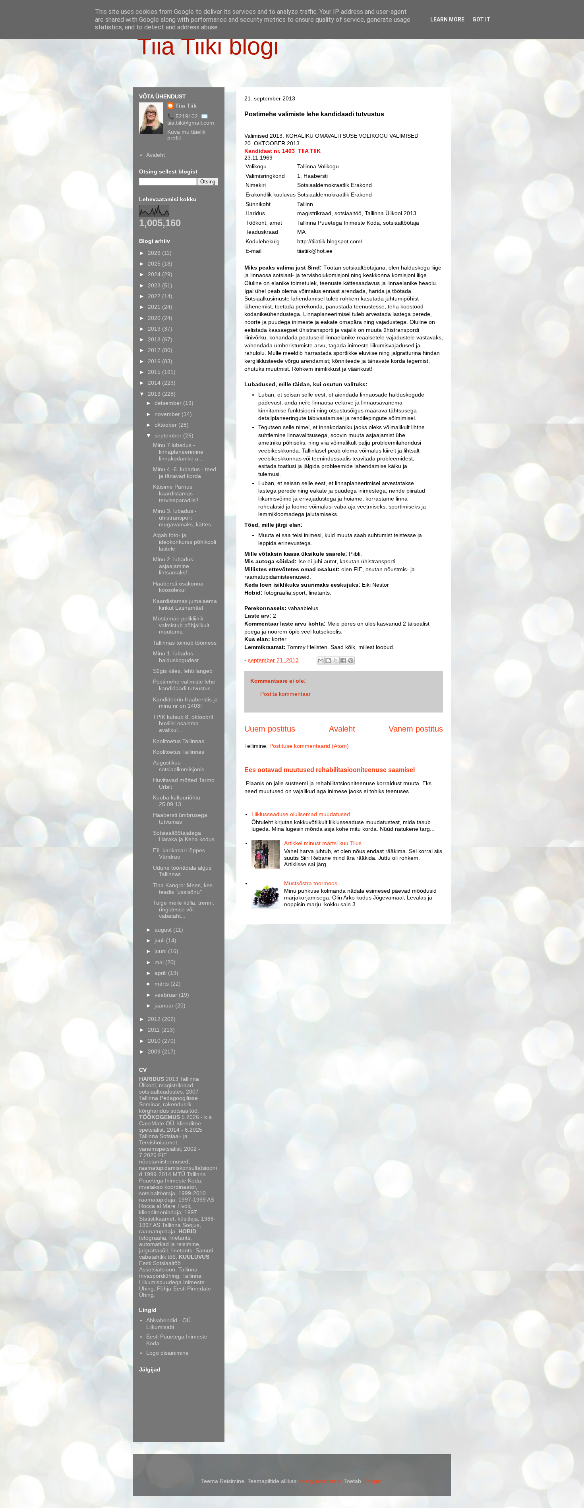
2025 (155, 263)
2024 (155, 274)
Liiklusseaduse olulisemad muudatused (300, 814)
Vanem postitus (416, 728)
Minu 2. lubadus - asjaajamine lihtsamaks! (175, 566)
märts (162, 983)
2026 (155, 253)
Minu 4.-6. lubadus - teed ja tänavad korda (184, 472)
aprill (161, 973)
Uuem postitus (269, 728)
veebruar (167, 995)
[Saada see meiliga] (321, 660)
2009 (155, 1051)
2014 (155, 382)
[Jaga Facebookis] (343, 660)
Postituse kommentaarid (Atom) (309, 746)
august (164, 929)
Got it (481, 19)
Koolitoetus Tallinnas (178, 741)
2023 (155, 285)
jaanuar (165, 1005)
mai (160, 962)
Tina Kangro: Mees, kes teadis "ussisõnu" (183, 888)
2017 (155, 350)
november (168, 414)
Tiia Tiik (186, 105)
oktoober (166, 425)
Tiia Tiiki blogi (207, 46)
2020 (155, 318)
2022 (155, 296)
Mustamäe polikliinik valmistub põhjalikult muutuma (181, 625)
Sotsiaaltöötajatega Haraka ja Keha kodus (184, 836)
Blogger (372, 1481)
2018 (155, 339)
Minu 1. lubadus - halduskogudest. (176, 656)
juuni (161, 951)
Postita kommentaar (285, 694)
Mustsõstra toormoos (310, 883)
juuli (160, 940)
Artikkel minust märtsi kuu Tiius (323, 843)
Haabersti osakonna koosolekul (178, 586)
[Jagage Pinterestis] (351, 660)
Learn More (447, 19)
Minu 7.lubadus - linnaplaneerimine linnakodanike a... (178, 452)
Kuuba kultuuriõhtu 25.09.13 (176, 800)
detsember (169, 403)
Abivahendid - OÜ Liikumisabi (168, 1323)
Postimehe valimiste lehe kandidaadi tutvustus (184, 684)
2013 (155, 394)
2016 (155, 361)
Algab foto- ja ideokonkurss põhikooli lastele (184, 542)
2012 (155, 1019)
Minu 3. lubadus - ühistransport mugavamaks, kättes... (184, 518)
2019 (155, 328)
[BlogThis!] (328, 660)
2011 (154, 1030)
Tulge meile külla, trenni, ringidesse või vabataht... (183, 909)
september (169, 435)
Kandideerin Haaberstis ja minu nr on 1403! (185, 702)
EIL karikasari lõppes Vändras (179, 853)
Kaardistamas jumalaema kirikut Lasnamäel (185, 604)
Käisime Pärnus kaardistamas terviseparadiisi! (175, 493)
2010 (155, 1041)
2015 (155, 372)
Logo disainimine (167, 1353)
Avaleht (342, 728)
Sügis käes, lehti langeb (183, 671)
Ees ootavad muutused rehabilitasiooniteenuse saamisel (329, 769)
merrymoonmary (320, 1481)
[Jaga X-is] (336, 660)
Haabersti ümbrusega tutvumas (180, 818)
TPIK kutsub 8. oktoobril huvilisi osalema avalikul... (183, 724)
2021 (155, 307)
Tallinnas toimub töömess (185, 642)
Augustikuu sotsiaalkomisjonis (178, 765)
